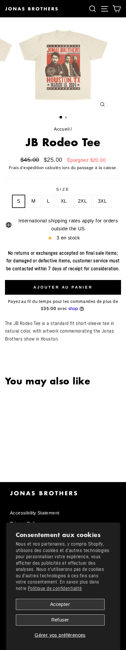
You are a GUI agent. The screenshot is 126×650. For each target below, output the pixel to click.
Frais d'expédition (26, 167)
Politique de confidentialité (55, 588)
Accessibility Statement (34, 512)
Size (63, 189)
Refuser (60, 620)
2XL (82, 201)
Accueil (61, 128)
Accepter (60, 604)
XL (64, 201)
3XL (102, 201)
